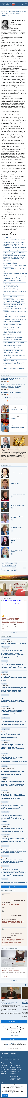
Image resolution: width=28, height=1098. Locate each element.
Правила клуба (13, 1073)
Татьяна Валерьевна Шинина (16, 550)
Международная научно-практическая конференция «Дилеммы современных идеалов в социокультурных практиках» (12, 830)
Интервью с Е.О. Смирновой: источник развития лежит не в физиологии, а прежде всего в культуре (14, 291)
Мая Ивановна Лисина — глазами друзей (13, 299)
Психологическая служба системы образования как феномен (12, 262)
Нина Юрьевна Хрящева (17, 473)
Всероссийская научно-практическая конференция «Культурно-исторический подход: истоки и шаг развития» (12, 861)
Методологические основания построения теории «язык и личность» (14, 244)
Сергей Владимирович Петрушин (17, 516)
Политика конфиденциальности (15, 1075)
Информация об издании (15, 1069)
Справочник (3, 1073)
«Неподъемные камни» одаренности (12, 272)
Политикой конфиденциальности (15, 1042)
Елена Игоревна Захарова (18, 494)
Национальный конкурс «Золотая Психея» (10, 1059)
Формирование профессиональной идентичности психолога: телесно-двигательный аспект (12, 332)
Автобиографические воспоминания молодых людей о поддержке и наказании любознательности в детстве (14, 316)
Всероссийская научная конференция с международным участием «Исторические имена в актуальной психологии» (12, 807)
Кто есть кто (4, 1067)
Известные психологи (15, 13)
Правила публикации (14, 1071)
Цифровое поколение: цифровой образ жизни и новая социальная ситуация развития (13, 363)
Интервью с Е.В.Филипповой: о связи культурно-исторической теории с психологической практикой (12, 286)
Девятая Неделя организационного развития (13, 643)
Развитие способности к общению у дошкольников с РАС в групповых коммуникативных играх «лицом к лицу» (13, 345)
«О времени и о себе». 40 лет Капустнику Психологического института (13, 269)
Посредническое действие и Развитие (13, 304)
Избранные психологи (21, 11)
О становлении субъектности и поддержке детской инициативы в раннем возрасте (14, 241)
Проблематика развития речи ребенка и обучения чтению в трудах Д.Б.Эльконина (14, 302)
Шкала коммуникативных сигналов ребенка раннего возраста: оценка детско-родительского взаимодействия (14, 321)
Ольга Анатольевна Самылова (16, 539)
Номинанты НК (5, 15)
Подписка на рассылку (15, 1065)
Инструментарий (5, 1069)
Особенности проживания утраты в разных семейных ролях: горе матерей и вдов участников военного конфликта (13, 386)
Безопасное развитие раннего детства (13, 349)
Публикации (4, 1065)
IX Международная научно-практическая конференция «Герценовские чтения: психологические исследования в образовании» (12, 712)
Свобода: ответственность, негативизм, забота (9, 1002)
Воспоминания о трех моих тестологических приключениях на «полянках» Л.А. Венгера (14, 248)
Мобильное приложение (15, 1067)
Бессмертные (4, 11)
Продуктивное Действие (9, 306)
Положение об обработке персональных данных (16, 1079)
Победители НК (5, 13)
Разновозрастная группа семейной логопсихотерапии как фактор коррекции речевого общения (14, 355)
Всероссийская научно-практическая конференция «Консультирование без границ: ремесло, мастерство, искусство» (13, 851)
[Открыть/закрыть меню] (26, 4)
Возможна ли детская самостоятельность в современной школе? (13, 379)
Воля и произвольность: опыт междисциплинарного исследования (12, 336)
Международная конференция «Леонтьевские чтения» (14, 883)
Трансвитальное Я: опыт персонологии (11, 392)
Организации (4, 1071)
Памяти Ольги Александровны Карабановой (14, 239)
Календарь (3, 1075)
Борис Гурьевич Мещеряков (15, 484)
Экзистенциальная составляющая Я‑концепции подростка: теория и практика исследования (14, 282)
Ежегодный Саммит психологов (8, 1056)
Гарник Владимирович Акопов (10, 449)
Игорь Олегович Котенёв (17, 505)
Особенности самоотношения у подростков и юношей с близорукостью (15, 359)
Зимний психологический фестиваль (9, 1057)
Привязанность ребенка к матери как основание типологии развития (13, 351)
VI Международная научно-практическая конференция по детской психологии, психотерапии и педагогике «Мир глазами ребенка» (12, 701)
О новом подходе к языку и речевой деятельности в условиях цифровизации (13, 367)
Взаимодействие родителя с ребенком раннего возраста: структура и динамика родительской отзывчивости (13, 326)
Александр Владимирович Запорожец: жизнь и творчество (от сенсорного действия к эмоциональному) (15, 252)
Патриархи (12, 11)
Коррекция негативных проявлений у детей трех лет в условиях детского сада (14, 277)
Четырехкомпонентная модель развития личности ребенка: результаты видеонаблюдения (13, 296)
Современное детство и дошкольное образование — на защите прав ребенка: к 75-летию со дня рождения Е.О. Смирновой (15, 341)
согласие (8, 1044)
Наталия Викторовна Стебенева (16, 528)
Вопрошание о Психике (9, 329)
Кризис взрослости (8, 237)
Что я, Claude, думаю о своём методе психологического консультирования (11, 398)
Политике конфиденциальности (13, 1092)
